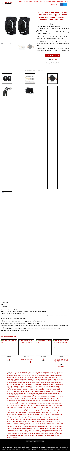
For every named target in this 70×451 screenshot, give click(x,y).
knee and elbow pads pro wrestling (35, 398)
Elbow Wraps (42, 389)
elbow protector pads (33, 389)
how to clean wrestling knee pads (47, 393)
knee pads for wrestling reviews (30, 402)
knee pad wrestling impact (45, 400)
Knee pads (54, 400)
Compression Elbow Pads (30, 388)
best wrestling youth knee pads (17, 382)
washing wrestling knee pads (36, 412)
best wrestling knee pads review (40, 381)
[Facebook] (61, 4)
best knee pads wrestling (56, 375)
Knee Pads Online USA (53, 402)
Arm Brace (57, 372)
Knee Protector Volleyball (31, 403)
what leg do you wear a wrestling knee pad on (46, 414)
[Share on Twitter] (50, 63)
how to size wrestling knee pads (28, 396)
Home (20, 1)
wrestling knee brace (43, 419)
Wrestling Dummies (57, 1)
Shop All (66, 1)
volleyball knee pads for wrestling (52, 410)
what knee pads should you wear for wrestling (23, 414)
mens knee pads (57, 403)
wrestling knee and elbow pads (30, 419)
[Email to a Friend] (52, 63)
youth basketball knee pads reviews (41, 432)
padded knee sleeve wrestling (24, 407)
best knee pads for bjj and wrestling (22, 375)
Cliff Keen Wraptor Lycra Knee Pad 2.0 (43, 358)
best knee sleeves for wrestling (14, 377)
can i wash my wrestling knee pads (43, 386)
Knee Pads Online (42, 402)
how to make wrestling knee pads (31, 395)
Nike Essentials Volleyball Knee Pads (9, 358)
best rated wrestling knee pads (29, 377)
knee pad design (34, 400)
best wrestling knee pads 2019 (32, 379)
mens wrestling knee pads (13, 405)
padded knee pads (24, 405)
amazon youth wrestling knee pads (46, 372)
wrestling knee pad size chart (27, 421)
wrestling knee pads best (38, 423)
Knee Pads (25, 1)
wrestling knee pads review (30, 426)
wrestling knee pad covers (13, 421)
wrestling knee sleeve (16, 428)
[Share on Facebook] (47, 63)
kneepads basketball (48, 403)
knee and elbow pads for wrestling (18, 398)
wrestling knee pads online (53, 424)
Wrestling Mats (33, 1)
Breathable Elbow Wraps (21, 384)
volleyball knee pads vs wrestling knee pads (17, 412)
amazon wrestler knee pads (30, 372)
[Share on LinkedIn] (57, 63)
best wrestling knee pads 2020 (48, 379)
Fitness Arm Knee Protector (13, 391)
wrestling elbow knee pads (47, 417)
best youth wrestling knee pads (48, 382)
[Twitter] (65, 4)
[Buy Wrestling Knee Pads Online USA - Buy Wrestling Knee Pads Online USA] (6, 3)
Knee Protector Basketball (18, 403)
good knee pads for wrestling (44, 391)
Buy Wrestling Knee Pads (49, 384)
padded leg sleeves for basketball (40, 407)
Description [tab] (28, 70)
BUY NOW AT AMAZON (52, 55)
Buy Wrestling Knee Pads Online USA (25, 386)
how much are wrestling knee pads (29, 393)
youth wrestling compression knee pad (37, 433)
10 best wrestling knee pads (16, 372)
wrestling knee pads (12, 423)
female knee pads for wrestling (53, 389)
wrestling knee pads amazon (24, 423)
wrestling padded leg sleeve (17, 430)
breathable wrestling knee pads (34, 384)
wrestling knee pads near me (40, 424)
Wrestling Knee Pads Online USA (15, 426)
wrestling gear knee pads (16, 419)
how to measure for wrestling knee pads (49, 395)
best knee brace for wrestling (50, 373)
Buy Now (9, 362)
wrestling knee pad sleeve (53, 421)
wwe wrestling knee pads (26, 432)
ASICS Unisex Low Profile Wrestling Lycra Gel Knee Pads (26, 358)
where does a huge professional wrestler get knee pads (33, 416)
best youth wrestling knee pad (33, 382)
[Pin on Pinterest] (55, 63)
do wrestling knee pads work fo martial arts (47, 388)
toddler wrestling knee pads (49, 409)
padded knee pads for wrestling (37, 405)
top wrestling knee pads (37, 410)
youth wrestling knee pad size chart (18, 435)
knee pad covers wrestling (23, 400)
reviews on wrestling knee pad (20, 409)
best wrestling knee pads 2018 (17, 379)
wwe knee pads (16, 432)
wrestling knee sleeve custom (29, 428)
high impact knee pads (15, 393)
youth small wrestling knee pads (19, 433)
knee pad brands (48, 398)
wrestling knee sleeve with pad (44, 428)
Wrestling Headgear (45, 1)
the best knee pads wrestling (35, 409)
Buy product (61, 366)
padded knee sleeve (50, 405)
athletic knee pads (18, 373)
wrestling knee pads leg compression (23, 424)
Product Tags (54, 4)
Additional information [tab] (39, 70)
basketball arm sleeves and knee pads (33, 373)
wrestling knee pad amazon (55, 419)
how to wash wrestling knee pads (45, 396)
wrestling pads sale (36, 430)
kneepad (40, 403)
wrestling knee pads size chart (45, 426)
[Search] (68, 4)
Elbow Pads (24, 389)
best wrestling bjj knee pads (44, 377)
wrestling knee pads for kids (51, 423)
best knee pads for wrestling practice (40, 375)
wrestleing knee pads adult (34, 417)
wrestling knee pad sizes (41, 421)
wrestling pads (27, 430)
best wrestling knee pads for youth (23, 381)
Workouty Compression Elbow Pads (18, 417)
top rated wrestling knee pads (24, 410)
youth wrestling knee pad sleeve (35, 435)
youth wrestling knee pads (50, 435)
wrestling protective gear (47, 430)
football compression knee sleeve (29, 391)
